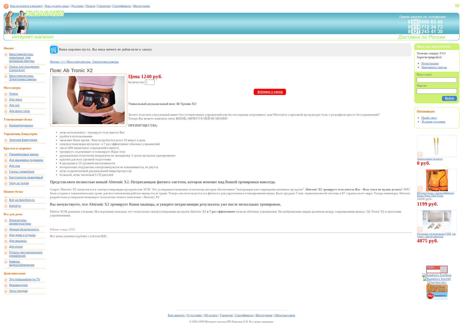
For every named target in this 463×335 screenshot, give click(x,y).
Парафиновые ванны (24, 154)
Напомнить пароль (434, 67)
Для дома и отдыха (22, 235)
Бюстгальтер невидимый (26, 177)
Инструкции (141, 6)
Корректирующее (21, 125)
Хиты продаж (18, 291)
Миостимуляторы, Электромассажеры (22, 77)
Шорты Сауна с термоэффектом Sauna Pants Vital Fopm (435, 194)
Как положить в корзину (26, 6)
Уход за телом (19, 183)
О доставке (194, 315)
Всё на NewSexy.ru (22, 200)
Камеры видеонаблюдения (21, 263)
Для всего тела (19, 111)
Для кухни (16, 246)
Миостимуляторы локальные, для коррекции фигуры (21, 58)
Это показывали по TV (24, 279)
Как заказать (176, 315)
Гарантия (103, 6)
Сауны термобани (21, 171)
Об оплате (211, 315)
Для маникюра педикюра (26, 160)
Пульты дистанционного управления (25, 254)
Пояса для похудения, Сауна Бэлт (24, 68)
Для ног (14, 105)
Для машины (18, 241)
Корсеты (15, 206)
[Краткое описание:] (437, 156)
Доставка (77, 6)
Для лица (15, 99)
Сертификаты (121, 6)
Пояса (13, 93)
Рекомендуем (18, 285)
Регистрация (430, 63)
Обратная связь (284, 315)
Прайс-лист (429, 118)
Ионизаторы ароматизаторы (20, 222)
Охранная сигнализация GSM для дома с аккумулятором (436, 235)
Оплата (90, 6)
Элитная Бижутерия (23, 140)
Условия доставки (433, 121)
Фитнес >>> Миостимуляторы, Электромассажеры (84, 61)
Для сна (14, 166)
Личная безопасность (24, 229)
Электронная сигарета (430, 159)
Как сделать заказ (57, 6)
